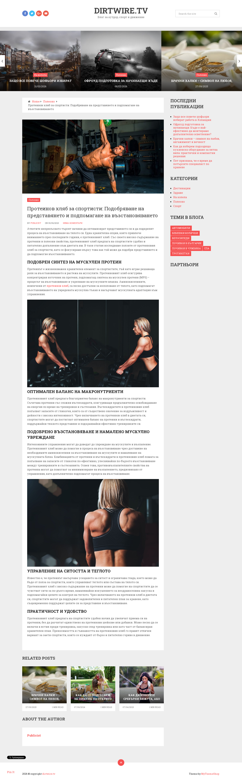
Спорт (177, 206)
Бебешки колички (185, 233)
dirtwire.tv (121, 10)
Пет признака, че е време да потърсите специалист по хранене (192, 164)
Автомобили (181, 228)
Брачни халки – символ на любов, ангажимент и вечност (196, 140)
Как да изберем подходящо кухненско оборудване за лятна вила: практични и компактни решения (195, 151)
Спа (206, 248)
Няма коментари (72, 223)
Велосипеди (180, 238)
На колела (180, 197)
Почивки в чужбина (186, 248)
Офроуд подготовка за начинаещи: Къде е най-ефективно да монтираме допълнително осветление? (192, 129)
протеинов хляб (57, 285)
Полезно (33, 199)
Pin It (10, 772)
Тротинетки (180, 253)
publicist (35, 223)
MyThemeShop (210, 773)
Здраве (178, 192)
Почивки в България (187, 243)
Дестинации (181, 188)
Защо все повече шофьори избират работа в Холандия (192, 118)
